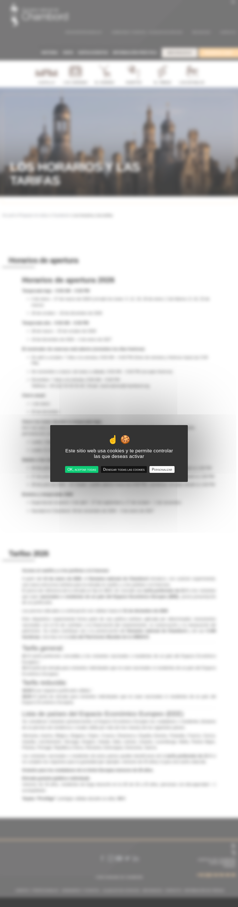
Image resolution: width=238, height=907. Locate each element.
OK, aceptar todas (81, 469)
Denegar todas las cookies (124, 469)
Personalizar (162, 469)
